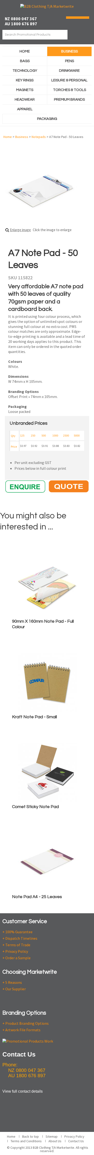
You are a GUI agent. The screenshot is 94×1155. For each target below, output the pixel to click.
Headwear (25, 99)
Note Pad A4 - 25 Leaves (37, 896)
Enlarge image (20, 230)
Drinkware (69, 70)
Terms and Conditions (26, 1141)
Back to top (30, 1136)
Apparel (25, 109)
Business (69, 51)
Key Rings (25, 80)
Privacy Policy (74, 1136)
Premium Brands (69, 99)
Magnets (24, 90)
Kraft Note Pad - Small (34, 717)
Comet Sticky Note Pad (35, 806)
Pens (69, 61)
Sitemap (52, 1136)
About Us (54, 1141)
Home (25, 51)
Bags (25, 61)
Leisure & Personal (69, 80)
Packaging (47, 119)
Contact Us (76, 1141)
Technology (25, 70)
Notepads (39, 137)
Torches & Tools (69, 90)
